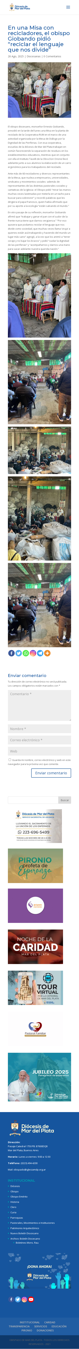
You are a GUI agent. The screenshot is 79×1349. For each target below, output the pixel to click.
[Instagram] (33, 653)
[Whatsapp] (26, 653)
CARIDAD (49, 1322)
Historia (14, 1202)
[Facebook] (11, 653)
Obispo (14, 1191)
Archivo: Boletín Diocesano (25, 1238)
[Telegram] (40, 653)
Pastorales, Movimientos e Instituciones (32, 1222)
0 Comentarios (52, 56)
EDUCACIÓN (59, 1326)
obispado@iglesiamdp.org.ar (30, 1169)
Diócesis (15, 1186)
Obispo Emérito (19, 1196)
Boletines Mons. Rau (27, 1242)
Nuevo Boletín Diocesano (24, 1233)
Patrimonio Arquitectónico (24, 1228)
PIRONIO (26, 1330)
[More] (47, 653)
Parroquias (16, 1217)
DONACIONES (45, 1330)
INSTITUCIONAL (30, 1322)
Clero (13, 1207)
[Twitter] (18, 653)
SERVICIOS (40, 1326)
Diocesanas (34, 56)
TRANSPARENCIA (19, 1326)
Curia (13, 1212)
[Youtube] (31, 1299)
